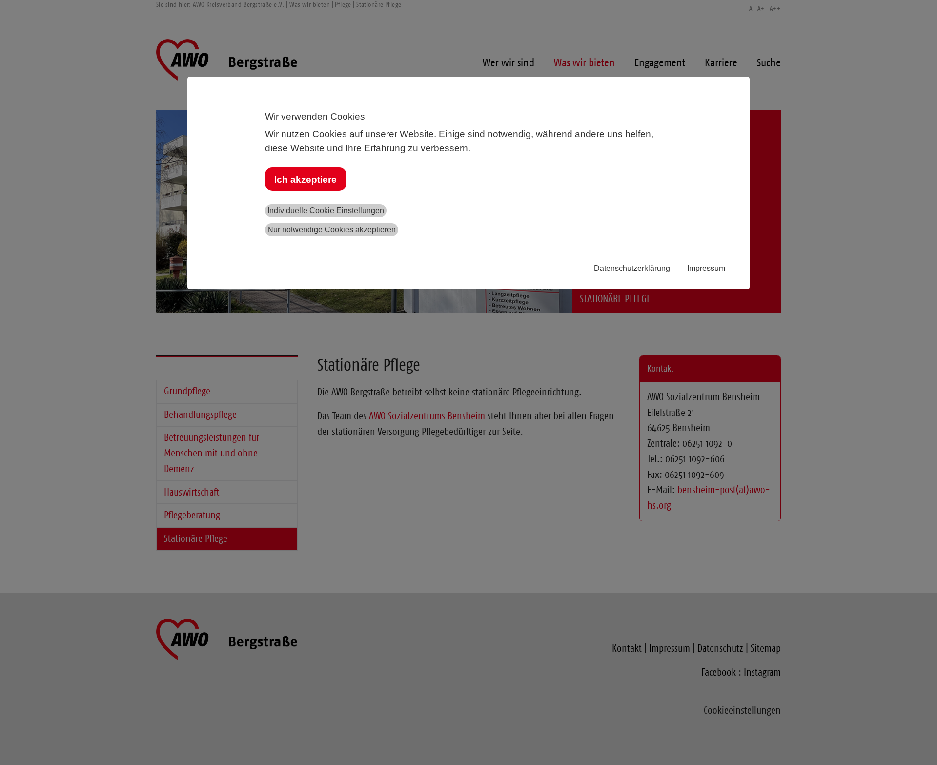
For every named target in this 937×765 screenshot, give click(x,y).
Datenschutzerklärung (632, 268)
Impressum (706, 268)
